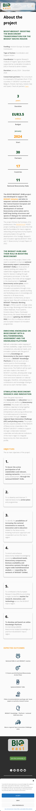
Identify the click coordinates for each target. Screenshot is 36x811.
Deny (18, 800)
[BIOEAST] (6, 6)
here (26, 86)
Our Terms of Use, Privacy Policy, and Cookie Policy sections (18, 809)
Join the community (17, 758)
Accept (18, 795)
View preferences (18, 805)
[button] (33, 781)
